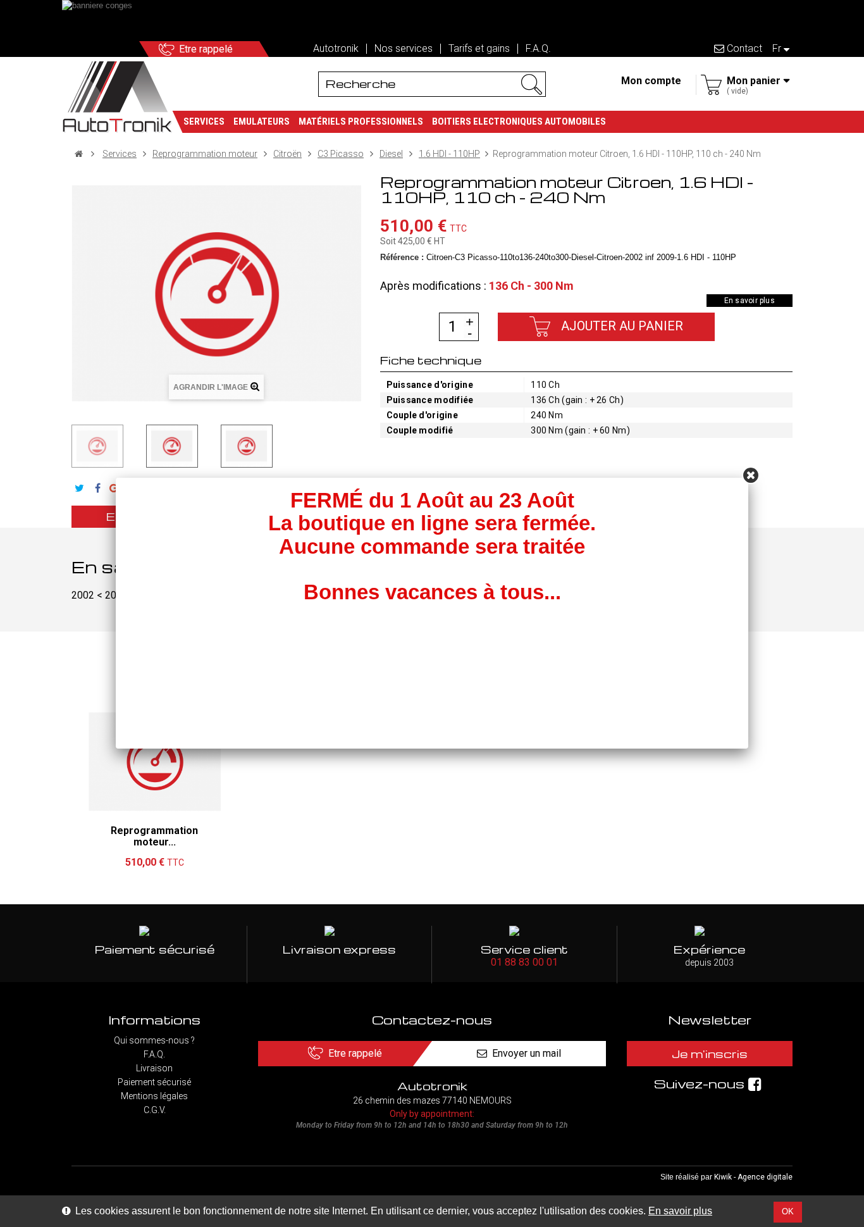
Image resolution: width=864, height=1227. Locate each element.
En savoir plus (680, 1210)
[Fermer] (751, 475)
